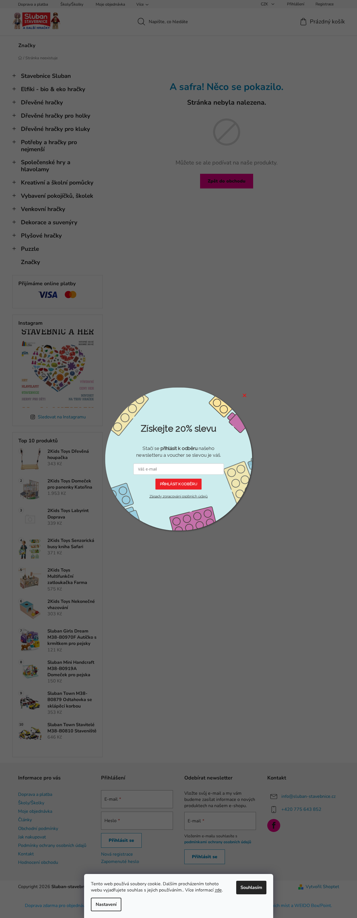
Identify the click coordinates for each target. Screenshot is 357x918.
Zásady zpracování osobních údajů (178, 496)
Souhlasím (251, 887)
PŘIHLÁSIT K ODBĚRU (178, 484)
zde (218, 890)
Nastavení (106, 904)
